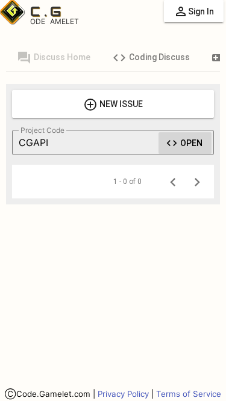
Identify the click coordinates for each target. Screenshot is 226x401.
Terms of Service (188, 394)
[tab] (53, 57)
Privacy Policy (123, 394)
